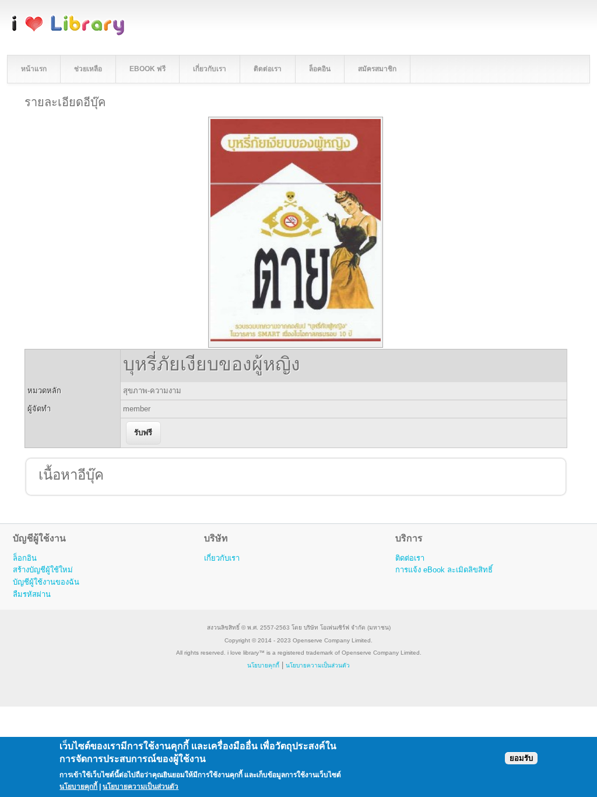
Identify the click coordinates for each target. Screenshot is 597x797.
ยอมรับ (521, 758)
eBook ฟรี (147, 69)
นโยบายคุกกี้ (263, 665)
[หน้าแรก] (68, 33)
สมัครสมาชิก (377, 69)
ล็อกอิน (25, 558)
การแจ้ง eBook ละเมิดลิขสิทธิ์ (444, 569)
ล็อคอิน (320, 69)
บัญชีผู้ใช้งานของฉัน (46, 582)
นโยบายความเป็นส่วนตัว (140, 786)
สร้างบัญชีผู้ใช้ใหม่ (43, 569)
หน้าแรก (34, 69)
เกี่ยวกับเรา (209, 69)
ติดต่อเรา (268, 69)
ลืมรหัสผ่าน (32, 594)
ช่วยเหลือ (88, 69)
